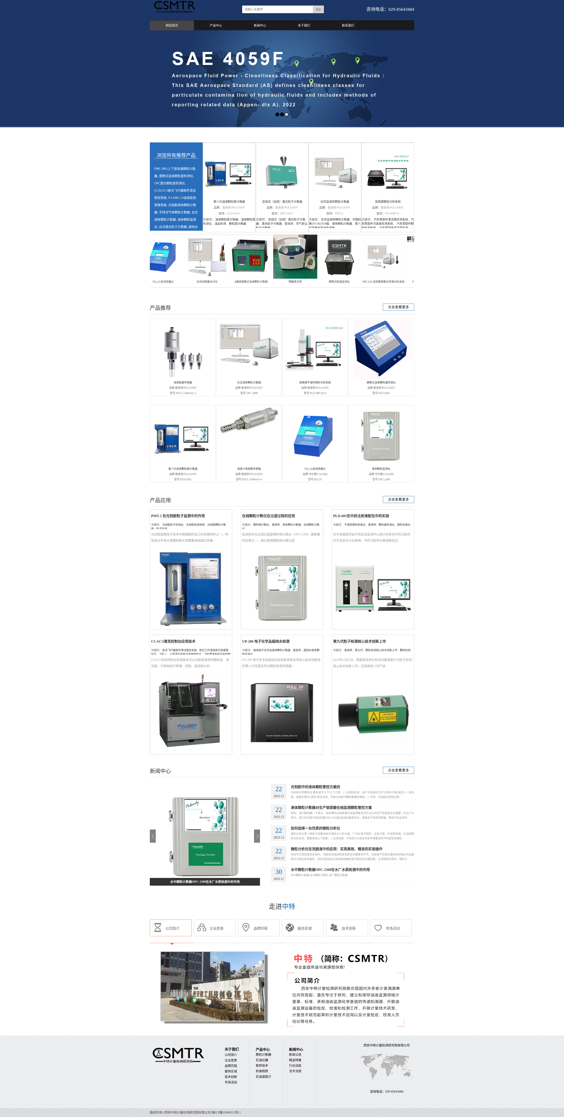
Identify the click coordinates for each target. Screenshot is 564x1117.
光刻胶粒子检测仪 (173, 524)
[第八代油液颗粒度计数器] (229, 171)
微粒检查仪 (403, 524)
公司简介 (231, 1054)
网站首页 (172, 25)
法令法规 (295, 1071)
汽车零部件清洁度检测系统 (391, 219)
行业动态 (295, 1065)
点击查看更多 (398, 307)
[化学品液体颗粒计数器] (335, 171)
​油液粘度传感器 (183, 382)
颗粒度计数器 (237, 223)
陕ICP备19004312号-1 (226, 1112)
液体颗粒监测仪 (381, 468)
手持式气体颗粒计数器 (174, 212)
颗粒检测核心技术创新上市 (381, 650)
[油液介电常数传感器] (249, 434)
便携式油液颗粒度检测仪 (176, 176)
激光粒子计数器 (272, 223)
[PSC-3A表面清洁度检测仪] (316, 277)
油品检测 (220, 223)
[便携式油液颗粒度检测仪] (381, 379)
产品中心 (216, 25)
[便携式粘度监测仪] (228, 277)
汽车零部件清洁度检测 (393, 227)
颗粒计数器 (263, 1054)
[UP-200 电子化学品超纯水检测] (282, 752)
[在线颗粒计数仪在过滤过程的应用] (282, 627)
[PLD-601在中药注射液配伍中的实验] (373, 627)
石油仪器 (262, 1060)
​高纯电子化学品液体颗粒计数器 (271, 650)
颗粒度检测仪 (387, 524)
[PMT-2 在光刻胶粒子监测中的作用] (191, 627)
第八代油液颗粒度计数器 (229, 201)
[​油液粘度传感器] (181, 376)
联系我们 (348, 25)
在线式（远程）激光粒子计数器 (282, 201)
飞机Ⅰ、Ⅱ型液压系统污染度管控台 (180, 654)
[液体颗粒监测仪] (381, 465)
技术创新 (231, 1076)
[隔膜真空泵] (183, 277)
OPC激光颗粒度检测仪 (169, 183)
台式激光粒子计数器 (173, 227)
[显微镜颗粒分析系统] (388, 171)
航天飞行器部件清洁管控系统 (179, 650)
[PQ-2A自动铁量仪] (315, 465)
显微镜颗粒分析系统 (388, 201)
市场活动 (231, 1082)
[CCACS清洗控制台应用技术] (191, 752)
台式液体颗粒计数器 (249, 382)
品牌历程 (231, 1065)
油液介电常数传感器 (249, 468)
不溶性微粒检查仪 (354, 524)
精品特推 (295, 1060)
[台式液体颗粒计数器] (249, 369)
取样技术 (262, 1065)
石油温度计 (263, 1076)
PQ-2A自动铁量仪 (315, 468)
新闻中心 (260, 25)
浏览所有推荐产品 (176, 155)
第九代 (359, 650)
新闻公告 (295, 1054)
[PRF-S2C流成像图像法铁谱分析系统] (272, 277)
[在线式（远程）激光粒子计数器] (282, 171)
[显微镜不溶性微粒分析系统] (315, 374)
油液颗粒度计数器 (226, 219)
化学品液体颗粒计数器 (335, 201)
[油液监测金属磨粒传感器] (404, 277)
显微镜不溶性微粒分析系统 (315, 382)
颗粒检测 (405, 650)
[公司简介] (282, 1033)
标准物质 (262, 1071)
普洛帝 (289, 223)
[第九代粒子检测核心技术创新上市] (373, 752)
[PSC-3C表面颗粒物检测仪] (360, 277)
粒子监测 (161, 528)
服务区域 (231, 1071)
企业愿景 (231, 1060)
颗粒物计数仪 (261, 524)
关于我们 (304, 25)
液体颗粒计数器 (342, 223)
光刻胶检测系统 (195, 524)
